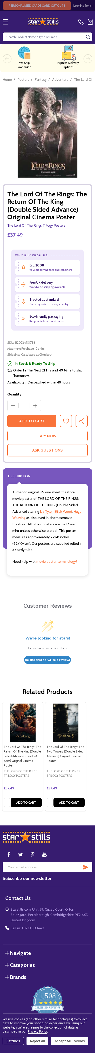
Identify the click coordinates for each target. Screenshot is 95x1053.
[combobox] (47, 36)
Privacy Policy (37, 1031)
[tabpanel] (22, 756)
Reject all (37, 1041)
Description (19, 476)
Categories (22, 965)
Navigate (20, 953)
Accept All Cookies (70, 1041)
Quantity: (14, 394)
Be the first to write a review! (47, 660)
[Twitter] (21, 854)
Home (7, 79)
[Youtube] (44, 854)
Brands (18, 977)
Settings (13, 1041)
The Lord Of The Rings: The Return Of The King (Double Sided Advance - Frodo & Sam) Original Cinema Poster (22, 756)
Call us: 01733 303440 (27, 928)
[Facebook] (9, 854)
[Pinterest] (32, 854)
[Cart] (90, 21)
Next (88, 58)
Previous (7, 58)
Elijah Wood (63, 511)
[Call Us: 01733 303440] (82, 21)
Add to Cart (31, 421)
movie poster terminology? (56, 561)
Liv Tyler (46, 511)
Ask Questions (47, 450)
